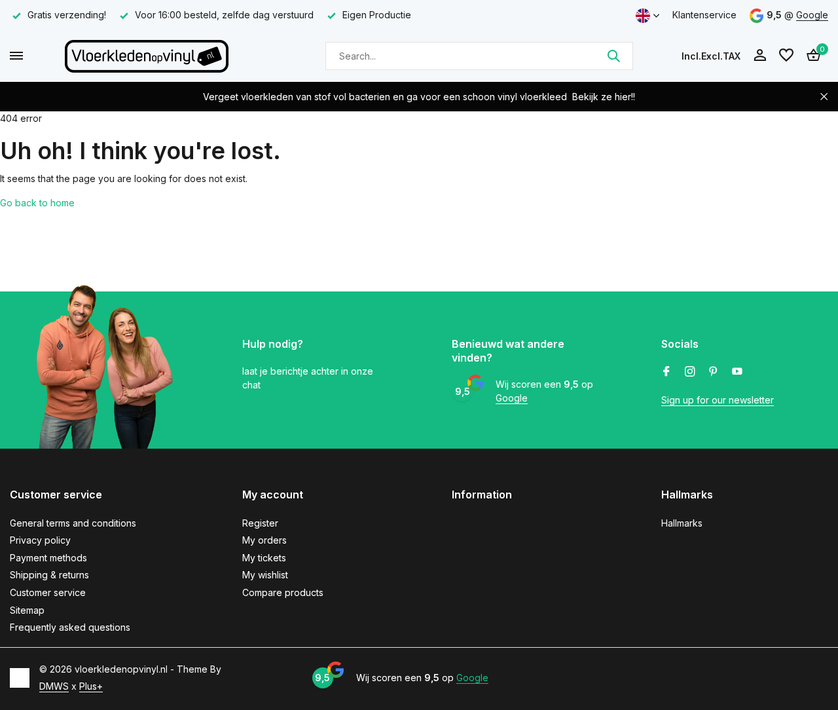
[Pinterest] (713, 372)
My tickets (264, 557)
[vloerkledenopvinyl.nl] (146, 55)
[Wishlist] (786, 56)
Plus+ (91, 686)
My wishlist (265, 574)
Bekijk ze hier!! (603, 96)
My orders (264, 540)
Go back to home (37, 202)
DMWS (54, 686)
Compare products (282, 592)
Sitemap (27, 610)
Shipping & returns (49, 574)
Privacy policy (40, 540)
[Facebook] (666, 372)
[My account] (760, 55)
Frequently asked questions (70, 627)
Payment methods (48, 557)
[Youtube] (737, 372)
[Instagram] (690, 372)
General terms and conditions (73, 523)
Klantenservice (704, 14)
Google (812, 14)
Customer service (48, 592)
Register (260, 523)
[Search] (613, 55)
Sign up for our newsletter (717, 399)
